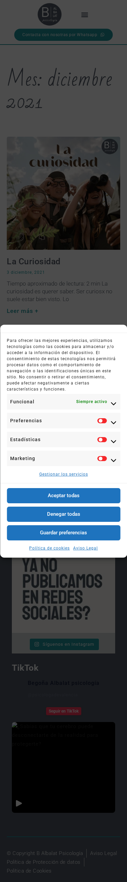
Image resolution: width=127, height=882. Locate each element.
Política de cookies (49, 548)
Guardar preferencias (63, 533)
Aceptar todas (64, 495)
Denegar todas (63, 514)
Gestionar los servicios (63, 474)
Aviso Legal (85, 548)
